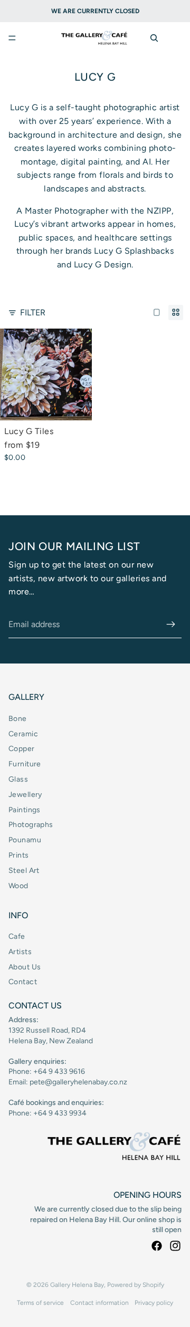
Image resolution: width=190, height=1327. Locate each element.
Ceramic (23, 733)
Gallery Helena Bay (77, 1284)
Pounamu (24, 839)
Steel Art (24, 870)
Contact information (99, 1302)
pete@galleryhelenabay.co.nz (78, 1082)
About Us (24, 967)
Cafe (16, 936)
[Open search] (154, 38)
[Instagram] (175, 1245)
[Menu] (12, 38)
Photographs (30, 824)
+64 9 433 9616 (59, 1071)
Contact (22, 981)
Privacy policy (154, 1302)
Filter (32, 312)
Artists (20, 951)
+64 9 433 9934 (60, 1113)
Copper (21, 748)
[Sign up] (171, 624)
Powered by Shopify (135, 1284)
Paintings (24, 809)
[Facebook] (156, 1245)
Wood (18, 885)
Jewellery (25, 794)
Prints (18, 855)
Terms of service (40, 1302)
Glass (18, 779)
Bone (17, 718)
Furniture (24, 763)
